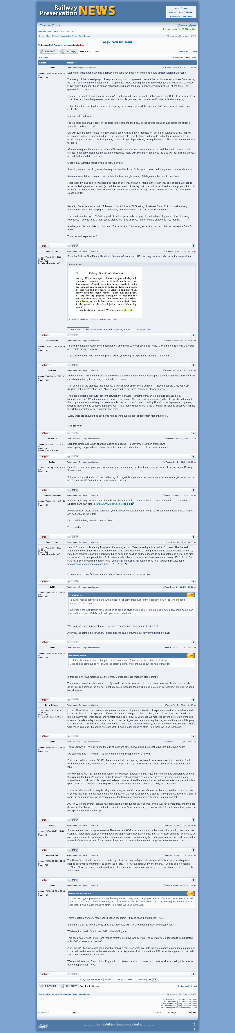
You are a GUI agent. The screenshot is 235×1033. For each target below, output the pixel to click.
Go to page (183, 51)
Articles (172, 12)
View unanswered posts (48, 31)
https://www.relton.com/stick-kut (113, 503)
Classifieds (175, 16)
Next (195, 51)
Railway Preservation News (64, 36)
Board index (44, 36)
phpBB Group (110, 1024)
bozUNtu (137, 1024)
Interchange (187, 16)
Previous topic (179, 57)
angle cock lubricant (117, 42)
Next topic (191, 57)
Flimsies (185, 8)
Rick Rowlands (56, 45)
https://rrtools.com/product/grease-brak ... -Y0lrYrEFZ (95, 564)
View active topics (67, 31)
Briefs (180, 12)
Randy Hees (78, 45)
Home (176, 8)
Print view (43, 57)
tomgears (68, 45)
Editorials (189, 12)
